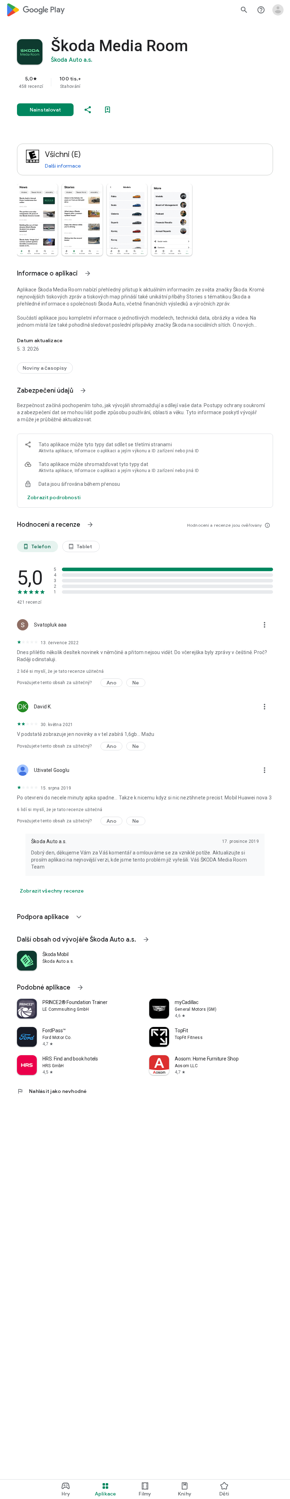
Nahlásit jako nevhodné (52, 1091)
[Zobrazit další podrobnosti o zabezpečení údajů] (53, 497)
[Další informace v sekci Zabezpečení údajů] (83, 390)
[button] (37, 220)
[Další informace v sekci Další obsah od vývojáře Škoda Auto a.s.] (146, 939)
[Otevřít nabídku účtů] (277, 9)
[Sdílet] (87, 109)
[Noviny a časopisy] (45, 368)
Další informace (63, 166)
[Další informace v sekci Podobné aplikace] (80, 987)
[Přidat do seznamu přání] (107, 109)
